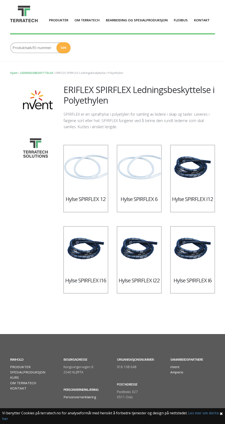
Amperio (176, 372)
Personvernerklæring (80, 397)
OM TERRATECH (87, 20)
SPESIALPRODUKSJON (27, 372)
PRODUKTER (58, 20)
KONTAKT (202, 20)
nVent (175, 367)
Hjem (14, 73)
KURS (14, 377)
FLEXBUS (181, 20)
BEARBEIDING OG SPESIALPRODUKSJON (137, 20)
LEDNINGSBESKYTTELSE (36, 73)
